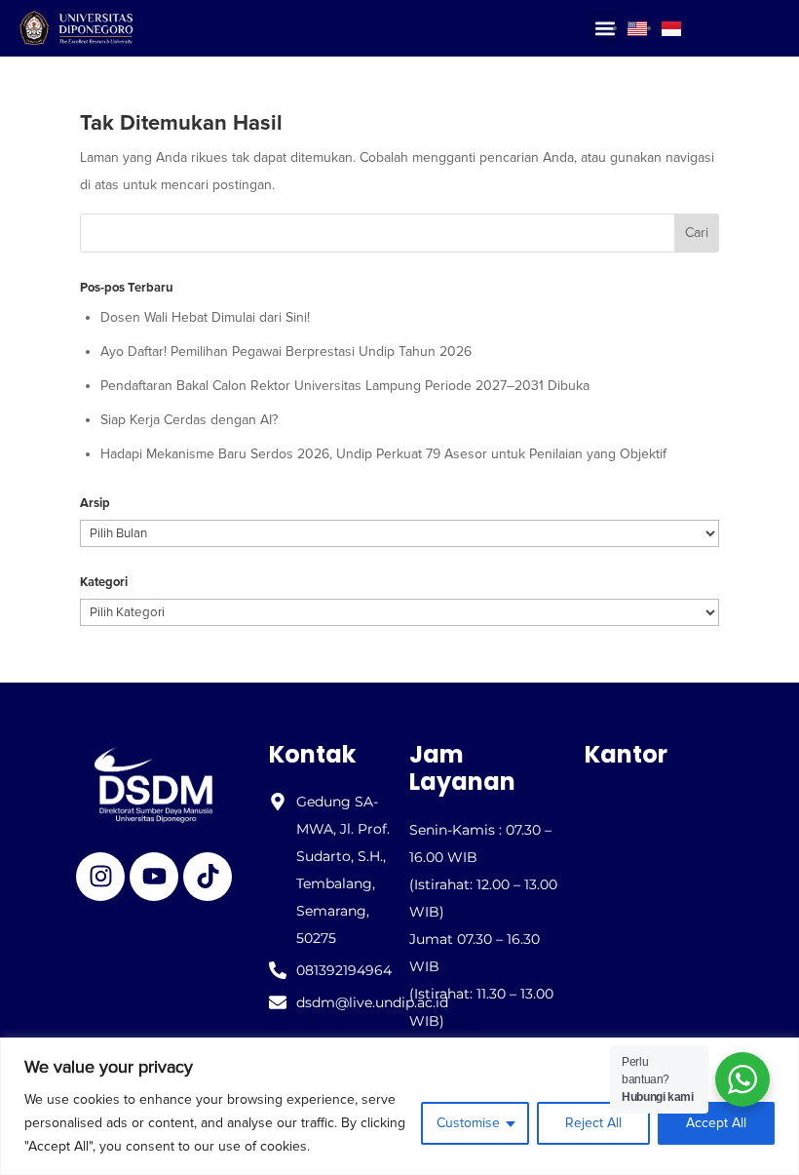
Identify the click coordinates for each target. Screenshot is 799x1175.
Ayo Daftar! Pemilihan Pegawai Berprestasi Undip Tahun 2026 (286, 351)
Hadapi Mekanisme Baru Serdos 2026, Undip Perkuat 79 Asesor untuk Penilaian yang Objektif (383, 454)
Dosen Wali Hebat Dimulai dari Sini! (205, 317)
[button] (605, 28)
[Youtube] (154, 876)
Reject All (593, 1123)
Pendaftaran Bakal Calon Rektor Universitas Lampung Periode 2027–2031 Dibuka (345, 385)
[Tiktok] (207, 876)
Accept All (716, 1123)
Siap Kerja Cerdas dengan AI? (189, 419)
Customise (468, 1123)
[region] (399, 1106)
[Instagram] (100, 876)
